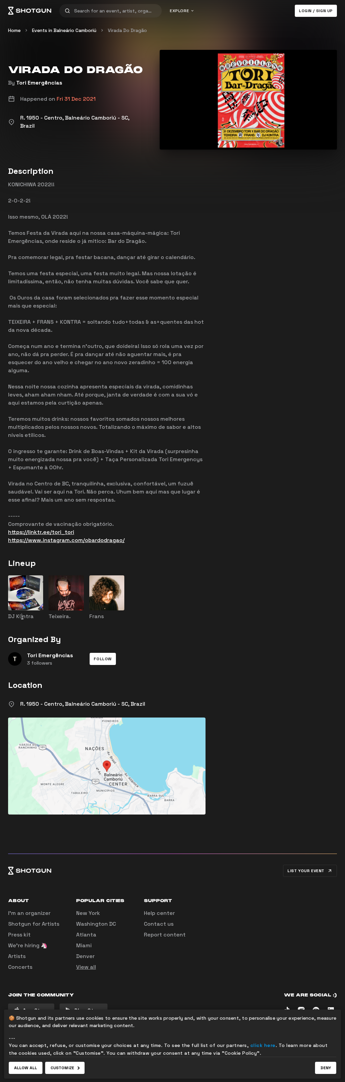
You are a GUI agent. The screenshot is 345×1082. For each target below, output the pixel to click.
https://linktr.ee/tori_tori (41, 532)
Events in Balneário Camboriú (64, 30)
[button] (103, 659)
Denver (85, 956)
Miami (84, 945)
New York (88, 913)
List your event (305, 870)
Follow (103, 659)
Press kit (19, 934)
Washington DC (96, 923)
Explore (179, 10)
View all (86, 966)
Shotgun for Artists (33, 923)
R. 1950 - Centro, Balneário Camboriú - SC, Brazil (82, 703)
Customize (62, 1068)
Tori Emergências (39, 82)
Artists (17, 956)
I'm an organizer (29, 913)
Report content (165, 934)
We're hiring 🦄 (28, 945)
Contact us (159, 923)
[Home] (29, 11)
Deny (325, 1068)
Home (14, 30)
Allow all (25, 1068)
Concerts (20, 966)
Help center (159, 913)
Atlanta (86, 934)
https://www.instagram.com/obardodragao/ (66, 540)
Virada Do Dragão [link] (127, 30)
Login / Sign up (316, 10)
